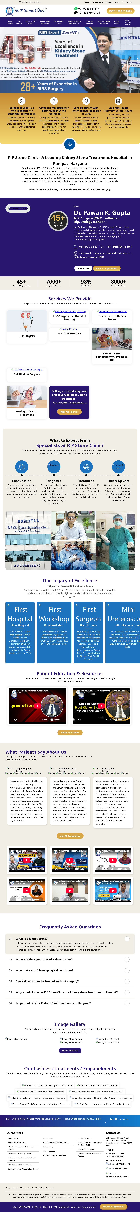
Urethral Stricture (69, 333)
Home (86, 2)
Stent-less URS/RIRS (89, 22)
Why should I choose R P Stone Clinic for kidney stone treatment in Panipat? (63, 992)
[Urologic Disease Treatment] (27, 407)
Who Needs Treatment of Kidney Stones (21, 1148)
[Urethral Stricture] (69, 329)
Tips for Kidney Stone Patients (55, 1155)
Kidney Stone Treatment (45, 22)
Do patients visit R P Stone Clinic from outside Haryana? (50, 1003)
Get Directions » (116, 1120)
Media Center (116, 22)
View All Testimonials (70, 836)
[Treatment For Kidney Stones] (112, 311)
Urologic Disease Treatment (104, 22)
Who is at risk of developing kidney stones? (41, 970)
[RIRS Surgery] (27, 331)
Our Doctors (19, 22)
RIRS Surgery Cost (50, 1151)
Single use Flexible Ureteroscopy (74, 22)
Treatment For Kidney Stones (112, 317)
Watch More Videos (70, 732)
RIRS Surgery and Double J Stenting (69, 317)
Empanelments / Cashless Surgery (106, 2)
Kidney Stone (13, 1138)
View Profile (83, 268)
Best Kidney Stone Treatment (19, 1164)
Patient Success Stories (128, 22)
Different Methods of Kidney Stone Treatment (21, 1159)
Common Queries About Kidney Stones (23, 1169)
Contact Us (127, 2)
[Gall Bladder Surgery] (26, 369)
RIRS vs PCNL (48, 1138)
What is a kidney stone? (28, 939)
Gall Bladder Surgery (58, 22)
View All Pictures (70, 1050)
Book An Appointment (106, 268)
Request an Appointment (113, 1206)
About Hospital (10, 22)
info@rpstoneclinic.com (31, 2)
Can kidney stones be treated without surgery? (44, 981)
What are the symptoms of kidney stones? (41, 959)
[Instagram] (16, 2)
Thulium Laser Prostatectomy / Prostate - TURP (90, 1143)
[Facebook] (6, 2)
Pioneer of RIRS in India (30, 22)
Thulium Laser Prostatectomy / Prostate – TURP (112, 357)
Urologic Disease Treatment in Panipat (90, 1154)
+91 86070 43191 (119, 246)
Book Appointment (120, 10)
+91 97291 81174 (91, 246)
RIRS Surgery (27, 336)
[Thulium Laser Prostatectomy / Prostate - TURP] (112, 349)
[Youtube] (11, 2)
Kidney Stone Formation (17, 1142)
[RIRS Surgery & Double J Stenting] (69, 311)
